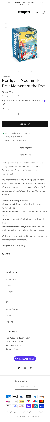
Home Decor (11, 279)
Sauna (8, 285)
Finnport (14, 412)
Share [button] (7, 253)
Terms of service (19, 416)
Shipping (5, 96)
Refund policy (40, 412)
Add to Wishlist (25, 154)
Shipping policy (33, 416)
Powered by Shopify (25, 412)
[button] (5, 12)
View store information (15, 140)
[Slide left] (19, 72)
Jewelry (9, 292)
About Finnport (12, 309)
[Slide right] (31, 72)
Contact (9, 315)
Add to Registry (25, 147)
